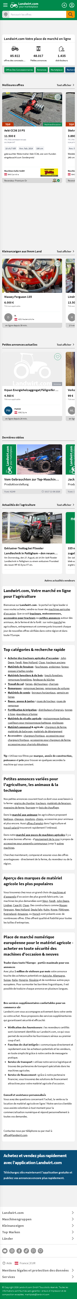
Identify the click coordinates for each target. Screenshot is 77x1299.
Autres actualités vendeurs (60, 580)
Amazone (23, 914)
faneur (64, 666)
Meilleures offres (13, 85)
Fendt (18, 662)
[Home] (24, 5)
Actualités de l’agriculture (18, 505)
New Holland (30, 662)
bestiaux (8, 819)
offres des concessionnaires (19, 69)
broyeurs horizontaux (44, 692)
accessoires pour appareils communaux (25, 843)
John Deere (63, 901)
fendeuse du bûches (44, 679)
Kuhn (46, 909)
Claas (42, 662)
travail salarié (11, 827)
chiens (39, 819)
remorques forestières (20, 679)
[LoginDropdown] (72, 5)
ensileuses (57, 722)
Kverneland (10, 914)
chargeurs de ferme (55, 727)
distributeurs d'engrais (51, 709)
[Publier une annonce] (64, 5)
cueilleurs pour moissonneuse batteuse (29, 722)
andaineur (54, 666)
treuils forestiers (53, 675)
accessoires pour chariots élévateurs (28, 744)
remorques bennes (33, 688)
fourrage (30, 807)
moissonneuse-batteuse (56, 718)
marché (57, 622)
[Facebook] (19, 1251)
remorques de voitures (57, 688)
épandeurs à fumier (27, 714)
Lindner (8, 905)
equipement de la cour (47, 839)
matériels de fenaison (59, 803)
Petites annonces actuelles (19, 344)
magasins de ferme (14, 807)
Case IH (17, 905)
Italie (15, 980)
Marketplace (56, 69)
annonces (41, 69)
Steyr (45, 901)
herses (28, 684)
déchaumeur (40, 684)
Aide (9, 1263)
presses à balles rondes (20, 671)
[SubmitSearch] (70, 14)
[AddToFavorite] (57, 97)
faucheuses (41, 666)
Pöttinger (64, 909)
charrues (53, 684)
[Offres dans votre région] (5, 14)
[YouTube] (5, 1251)
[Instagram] (12, 1251)
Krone (54, 909)
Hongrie (23, 980)
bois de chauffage (49, 807)
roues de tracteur (46, 701)
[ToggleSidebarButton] (5, 5)
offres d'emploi (35, 823)
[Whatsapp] (33, 1250)
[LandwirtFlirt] (40, 1251)
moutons (30, 819)
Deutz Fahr (36, 909)
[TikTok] (26, 1251)
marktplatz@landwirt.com (37, 1294)
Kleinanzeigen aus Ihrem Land (22, 251)
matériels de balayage (20, 731)
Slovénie (33, 980)
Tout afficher (64, 85)
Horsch (36, 914)
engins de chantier (24, 803)
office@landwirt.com (15, 1135)
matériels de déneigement (48, 731)
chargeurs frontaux (34, 735)
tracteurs (41, 803)
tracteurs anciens (55, 662)
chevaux (19, 819)
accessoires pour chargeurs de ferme (50, 740)
